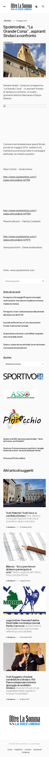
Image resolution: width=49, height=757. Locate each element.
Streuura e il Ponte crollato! (14, 458)
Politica (7, 21)
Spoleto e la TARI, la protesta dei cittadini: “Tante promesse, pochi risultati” (23, 440)
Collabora (26, 752)
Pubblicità (18, 749)
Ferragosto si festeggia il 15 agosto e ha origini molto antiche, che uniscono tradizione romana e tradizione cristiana (23, 300)
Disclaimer (37, 749)
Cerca (43, 281)
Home (9, 749)
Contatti (28, 749)
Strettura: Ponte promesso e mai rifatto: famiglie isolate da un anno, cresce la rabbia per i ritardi (23, 449)
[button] (4, 6)
